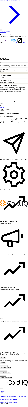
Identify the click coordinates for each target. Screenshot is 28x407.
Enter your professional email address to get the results (6, 54)
